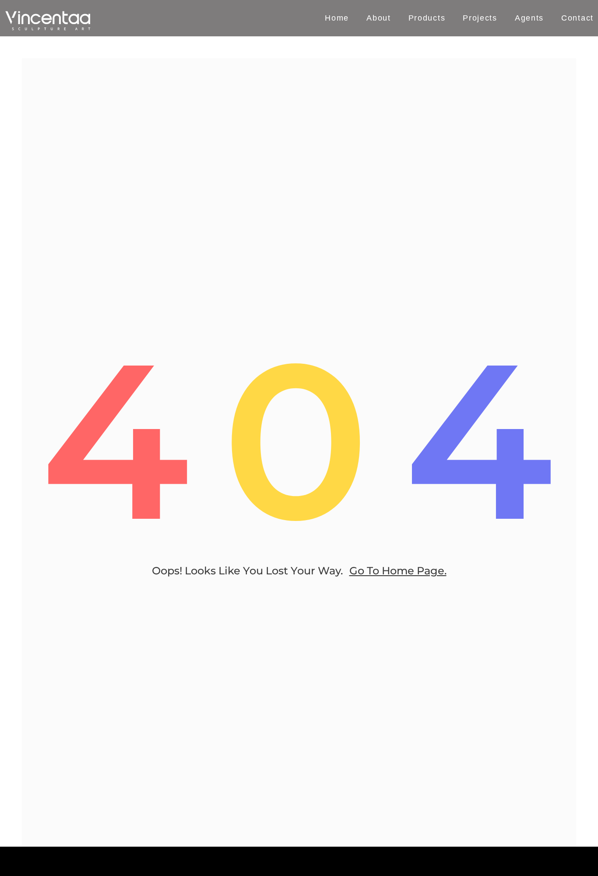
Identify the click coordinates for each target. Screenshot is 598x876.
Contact (577, 18)
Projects (480, 18)
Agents (529, 18)
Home (337, 18)
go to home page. (398, 570)
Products (427, 18)
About (378, 18)
